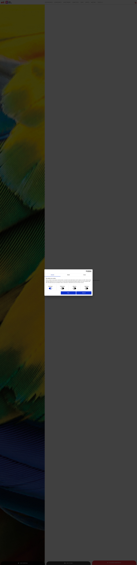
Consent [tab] (52, 274)
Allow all (83, 292)
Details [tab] (68, 274)
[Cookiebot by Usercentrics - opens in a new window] (86, 271)
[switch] (62, 288)
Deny (68, 292)
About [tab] (84, 274)
